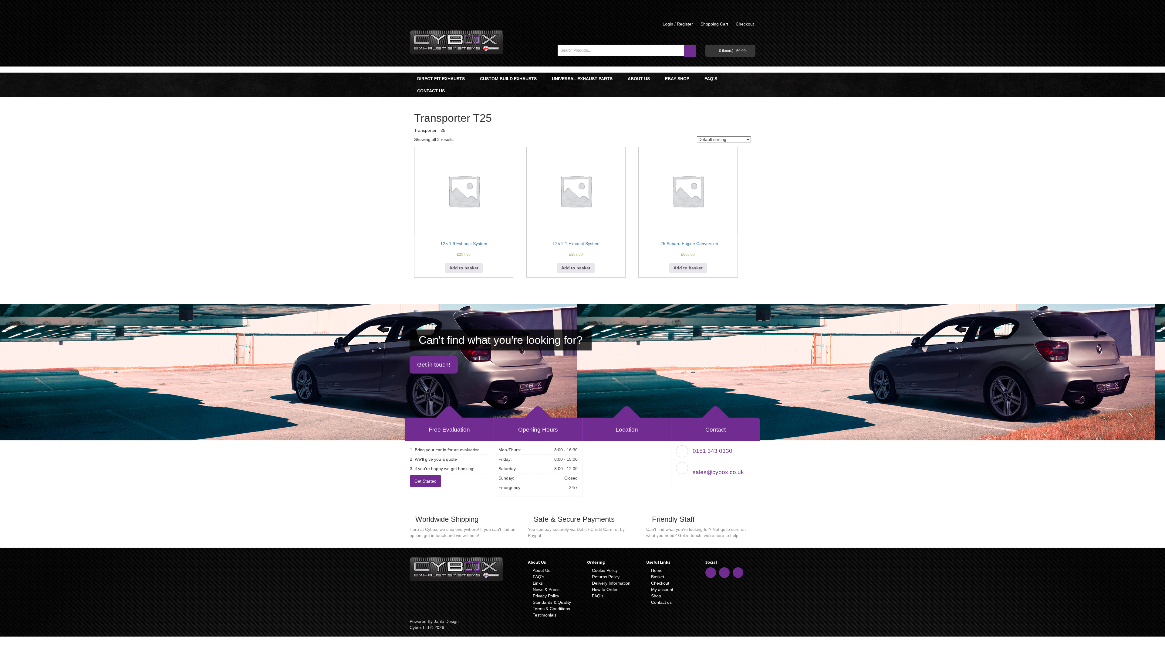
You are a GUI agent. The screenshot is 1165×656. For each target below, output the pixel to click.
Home (657, 570)
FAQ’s (710, 78)
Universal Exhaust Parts (582, 78)
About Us (639, 78)
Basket (657, 576)
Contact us (431, 90)
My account (662, 589)
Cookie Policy (605, 570)
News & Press (546, 589)
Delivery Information (611, 583)
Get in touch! (433, 364)
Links (538, 583)
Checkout (660, 583)
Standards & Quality (552, 602)
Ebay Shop (677, 78)
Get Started (425, 481)
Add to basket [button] (463, 267)
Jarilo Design (446, 621)
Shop (656, 595)
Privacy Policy (546, 595)
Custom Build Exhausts (508, 78)
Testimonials (544, 615)
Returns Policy (606, 576)
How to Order (605, 589)
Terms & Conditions (551, 608)
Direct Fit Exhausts (441, 78)
